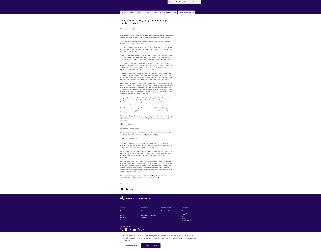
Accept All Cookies (151, 245)
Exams (139, 12)
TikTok (143, 228)
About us (122, 207)
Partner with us (145, 213)
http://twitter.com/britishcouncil (149, 178)
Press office (185, 210)
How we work (123, 210)
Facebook (126, 228)
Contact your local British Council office (190, 213)
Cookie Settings (131, 245)
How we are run (124, 213)
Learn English (129, 12)
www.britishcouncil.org (148, 176)
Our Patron (123, 219)
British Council (125, 6)
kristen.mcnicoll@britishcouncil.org (147, 135)
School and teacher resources (168, 12)
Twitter (122, 228)
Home (122, 12)
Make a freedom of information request (190, 217)
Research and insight (174, 2)
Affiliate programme (146, 217)
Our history (123, 217)
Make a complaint (186, 220)
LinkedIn (130, 228)
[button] (160, 198)
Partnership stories (166, 210)
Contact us (187, 2)
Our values (123, 215)
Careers (143, 210)
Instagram (138, 228)
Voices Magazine (166, 207)
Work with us (144, 207)
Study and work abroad (150, 12)
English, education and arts (186, 12)
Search (200, 2)
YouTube (134, 228)
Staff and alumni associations (148, 215)
